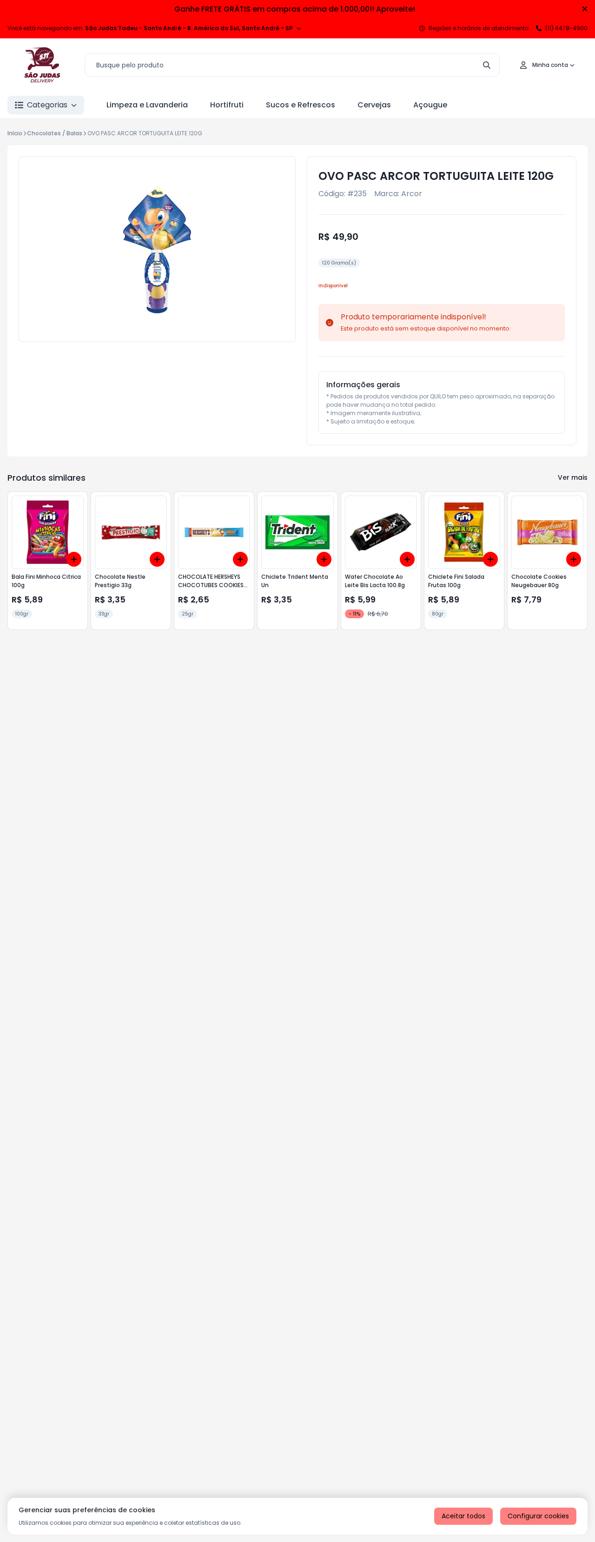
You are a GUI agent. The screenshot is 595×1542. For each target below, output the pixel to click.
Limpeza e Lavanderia (147, 104)
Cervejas (374, 104)
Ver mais (573, 477)
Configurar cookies (538, 1516)
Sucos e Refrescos (300, 104)
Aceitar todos (463, 1516)
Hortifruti (227, 104)
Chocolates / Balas (54, 133)
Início (14, 133)
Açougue (430, 104)
